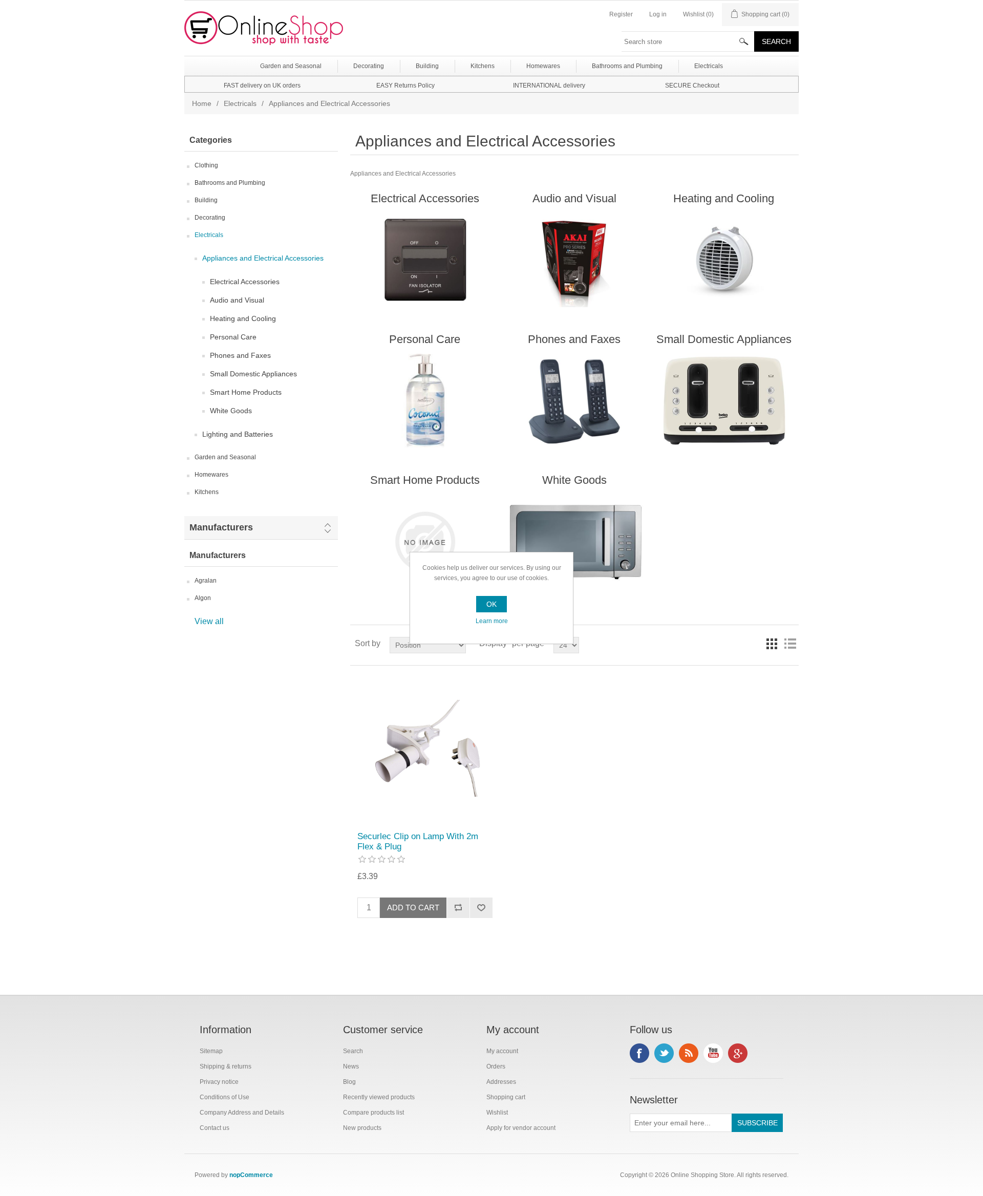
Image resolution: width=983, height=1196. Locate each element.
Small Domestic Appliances (253, 374)
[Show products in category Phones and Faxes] (574, 401)
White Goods (231, 411)
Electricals (240, 103)
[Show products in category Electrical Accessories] (424, 260)
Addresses (501, 1081)
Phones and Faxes (240, 355)
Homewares (211, 474)
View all (209, 621)
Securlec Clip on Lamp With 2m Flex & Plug (417, 841)
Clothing (206, 165)
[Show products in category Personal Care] (424, 401)
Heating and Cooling (243, 318)
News (351, 1066)
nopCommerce (251, 1175)
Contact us (214, 1127)
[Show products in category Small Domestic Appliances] (723, 401)
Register (621, 14)
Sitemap (211, 1051)
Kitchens (207, 492)
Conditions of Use (224, 1097)
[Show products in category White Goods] (574, 542)
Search (353, 1051)
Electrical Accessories (245, 281)
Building (206, 200)
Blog (349, 1081)
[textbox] (688, 41)
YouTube (713, 1053)
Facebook (639, 1053)
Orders (495, 1066)
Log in (658, 14)
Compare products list (373, 1112)
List (790, 643)
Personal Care (233, 337)
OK (491, 604)
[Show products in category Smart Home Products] (424, 542)
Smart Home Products (246, 392)
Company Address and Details (242, 1112)
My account (502, 1051)
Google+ (737, 1053)
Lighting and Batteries (237, 434)
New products (362, 1127)
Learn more (492, 621)
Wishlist (497, 1112)
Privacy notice (219, 1081)
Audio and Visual (237, 300)
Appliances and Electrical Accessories (263, 258)
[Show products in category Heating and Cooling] (723, 260)
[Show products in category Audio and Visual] (574, 260)
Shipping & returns (225, 1066)
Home (201, 103)
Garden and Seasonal (225, 457)
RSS (688, 1053)
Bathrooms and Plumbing (230, 182)
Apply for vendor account (520, 1127)
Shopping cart (505, 1097)
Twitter (664, 1053)
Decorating (210, 217)
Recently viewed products (379, 1097)
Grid (771, 643)
